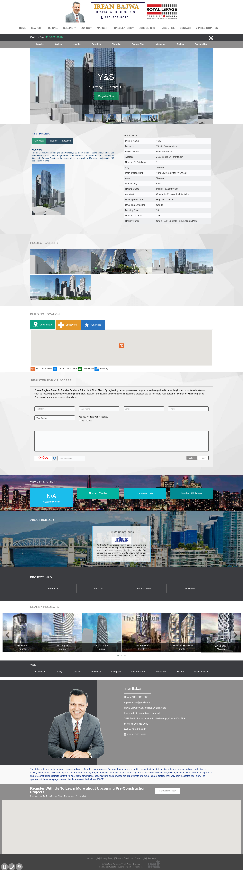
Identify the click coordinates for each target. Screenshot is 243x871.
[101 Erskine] (22, 632)
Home (22, 28)
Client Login (140, 858)
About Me (168, 28)
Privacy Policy (107, 858)
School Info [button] (147, 28)
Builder (180, 44)
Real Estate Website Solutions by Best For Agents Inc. (121, 867)
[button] (121, 345)
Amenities (96, 325)
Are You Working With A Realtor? (93, 417)
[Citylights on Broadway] (181, 632)
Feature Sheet (138, 44)
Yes (90, 421)
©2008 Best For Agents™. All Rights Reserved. (121, 864)
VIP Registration (207, 28)
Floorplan (116, 44)
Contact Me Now (167, 790)
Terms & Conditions (124, 858)
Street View (71, 325)
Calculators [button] (123, 28)
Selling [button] (68, 28)
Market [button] (102, 28)
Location (77, 44)
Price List (96, 44)
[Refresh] (54, 458)
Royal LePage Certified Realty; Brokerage (145, 708)
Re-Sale (53, 28)
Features (53, 141)
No (83, 421)
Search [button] (36, 28)
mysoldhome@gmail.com (137, 702)
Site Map (151, 858)
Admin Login (93, 858)
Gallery (58, 44)
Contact (185, 28)
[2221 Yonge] (102, 632)
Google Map (46, 324)
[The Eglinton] (141, 632)
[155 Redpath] (62, 632)
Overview (39, 44)
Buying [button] (85, 28)
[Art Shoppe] (221, 633)
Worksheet (161, 44)
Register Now (201, 44)
